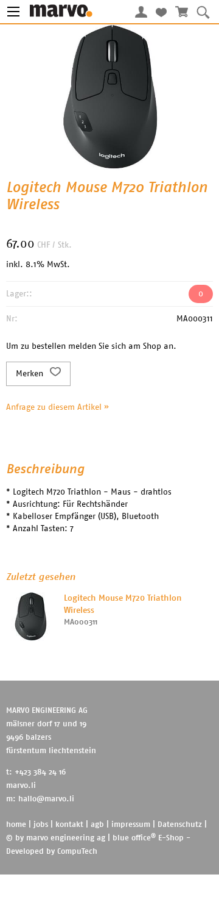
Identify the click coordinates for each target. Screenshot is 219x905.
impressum (130, 825)
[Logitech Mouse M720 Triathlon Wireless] (30, 616)
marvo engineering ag (65, 838)
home (16, 825)
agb (97, 825)
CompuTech (77, 852)
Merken (31, 374)
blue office (134, 838)
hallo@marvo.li (46, 799)
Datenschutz (180, 825)
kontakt (69, 825)
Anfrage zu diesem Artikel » (57, 407)
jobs (40, 825)
